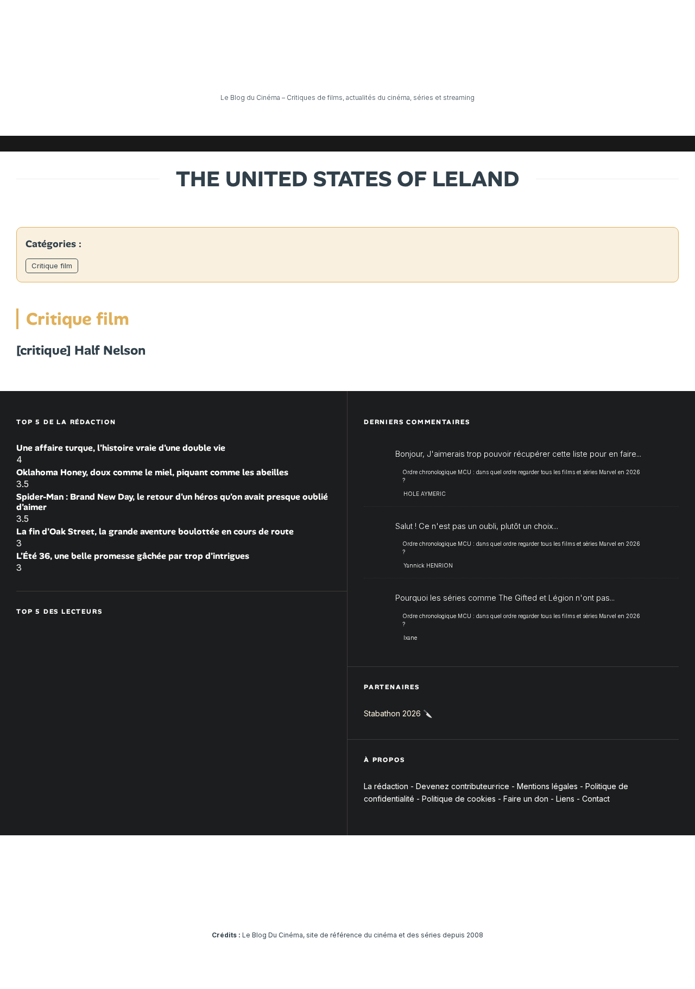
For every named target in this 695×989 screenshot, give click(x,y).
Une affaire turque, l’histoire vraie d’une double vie (120, 447)
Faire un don (525, 798)
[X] (556, 144)
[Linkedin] (605, 144)
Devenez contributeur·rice (462, 786)
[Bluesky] (622, 144)
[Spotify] (654, 144)
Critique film (51, 265)
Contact (596, 798)
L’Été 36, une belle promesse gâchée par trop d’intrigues (132, 556)
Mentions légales (547, 786)
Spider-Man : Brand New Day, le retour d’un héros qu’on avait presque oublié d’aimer (172, 502)
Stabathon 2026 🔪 (398, 713)
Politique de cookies (459, 798)
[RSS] (670, 144)
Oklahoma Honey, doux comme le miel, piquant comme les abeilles (152, 472)
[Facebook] (540, 144)
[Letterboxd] (638, 144)
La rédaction (386, 786)
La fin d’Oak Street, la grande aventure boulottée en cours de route (155, 531)
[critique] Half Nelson (81, 350)
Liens (565, 798)
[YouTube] (589, 144)
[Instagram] (573, 144)
